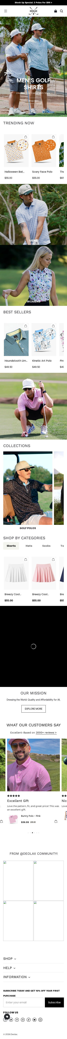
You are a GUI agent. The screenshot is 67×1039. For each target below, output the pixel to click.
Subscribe (54, 1002)
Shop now (34, 101)
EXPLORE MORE (33, 708)
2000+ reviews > (46, 732)
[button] (5, 11)
